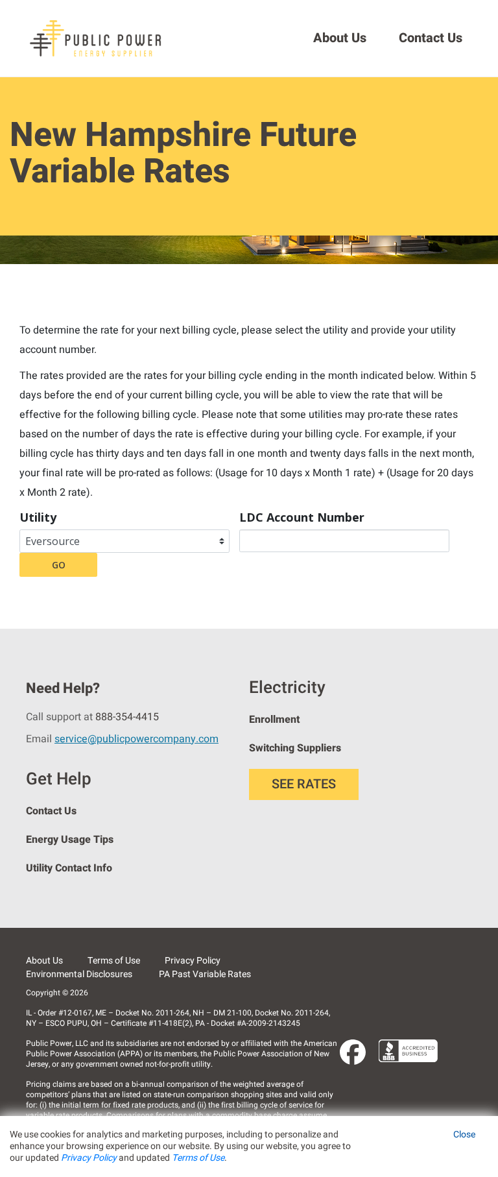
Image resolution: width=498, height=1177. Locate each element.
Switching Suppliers (295, 748)
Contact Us (430, 38)
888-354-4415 (127, 717)
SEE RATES (304, 784)
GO (58, 565)
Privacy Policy (192, 960)
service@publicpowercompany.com (136, 739)
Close (464, 1134)
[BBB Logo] (409, 1051)
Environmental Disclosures (79, 974)
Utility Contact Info (69, 868)
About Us (339, 38)
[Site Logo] (97, 38)
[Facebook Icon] (353, 1052)
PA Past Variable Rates (205, 974)
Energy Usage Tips (69, 839)
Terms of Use (114, 960)
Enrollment (274, 719)
